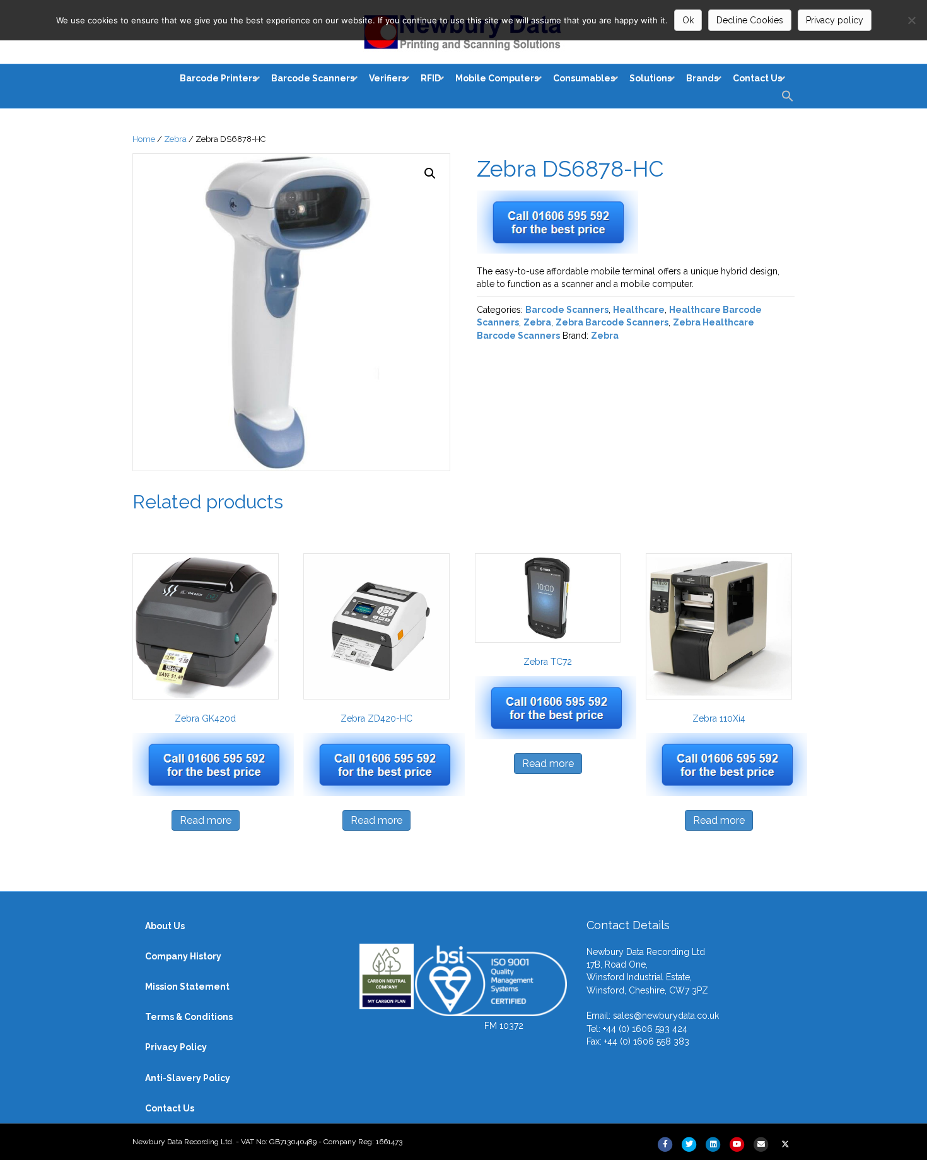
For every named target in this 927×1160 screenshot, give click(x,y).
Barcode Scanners (567, 310)
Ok (688, 20)
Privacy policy (834, 20)
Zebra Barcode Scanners (612, 322)
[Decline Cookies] (911, 20)
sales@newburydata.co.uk (666, 1016)
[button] (787, 99)
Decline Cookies (749, 20)
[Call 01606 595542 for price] (603, 222)
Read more (205, 820)
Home (143, 139)
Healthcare (639, 310)
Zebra (175, 139)
